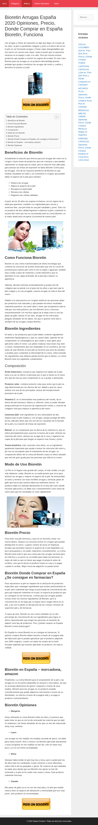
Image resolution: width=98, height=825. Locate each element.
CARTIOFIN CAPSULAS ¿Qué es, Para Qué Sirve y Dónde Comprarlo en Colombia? (84, 75)
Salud (56, 4)
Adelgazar (15, 4)
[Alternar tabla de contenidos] (55, 117)
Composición (13, 130)
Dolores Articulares (41, 4)
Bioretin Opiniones (15, 145)
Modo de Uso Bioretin (16, 133)
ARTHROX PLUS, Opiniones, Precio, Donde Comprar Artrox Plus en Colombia (85, 97)
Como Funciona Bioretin (17, 124)
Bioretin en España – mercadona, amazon (24, 142)
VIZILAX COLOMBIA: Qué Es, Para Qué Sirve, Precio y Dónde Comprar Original (85, 53)
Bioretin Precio (13, 136)
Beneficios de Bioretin (16, 120)
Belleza (27, 4)
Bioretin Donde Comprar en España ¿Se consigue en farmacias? (33, 139)
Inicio (4, 4)
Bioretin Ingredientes (16, 127)
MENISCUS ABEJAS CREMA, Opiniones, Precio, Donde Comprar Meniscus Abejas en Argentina (84, 122)
